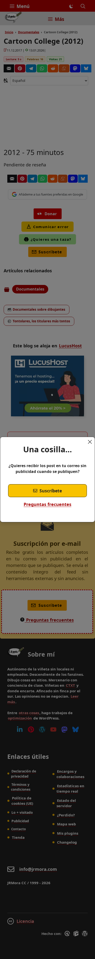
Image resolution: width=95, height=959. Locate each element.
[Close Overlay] (90, 442)
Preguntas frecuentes (47, 504)
